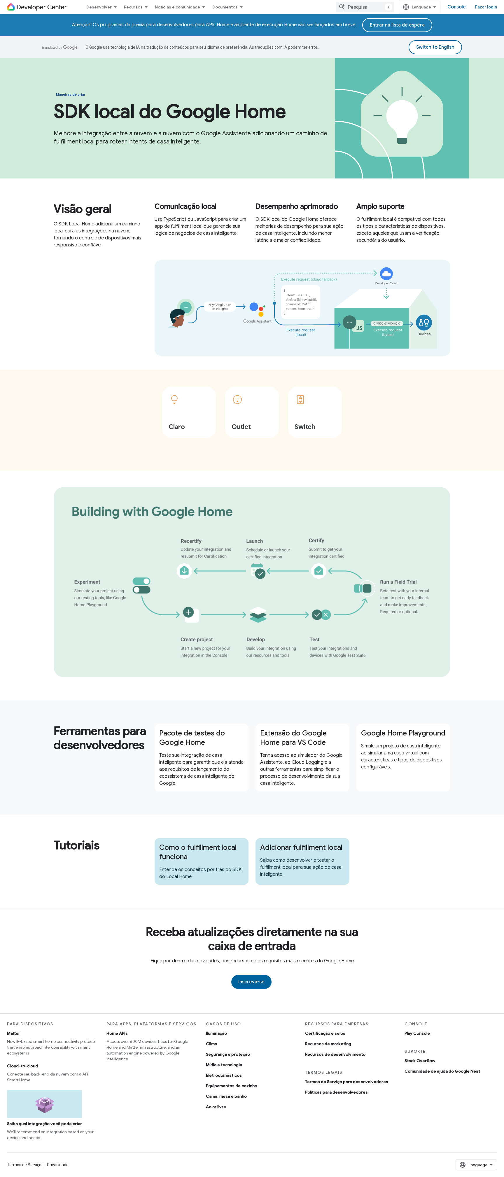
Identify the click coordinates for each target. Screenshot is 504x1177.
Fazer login (486, 7)
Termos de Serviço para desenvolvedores (346, 1081)
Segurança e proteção (228, 1054)
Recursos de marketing (328, 1043)
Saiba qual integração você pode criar (44, 1123)
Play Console (417, 1033)
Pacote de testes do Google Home (192, 738)
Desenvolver (99, 7)
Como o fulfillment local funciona (198, 852)
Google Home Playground (403, 733)
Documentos (225, 7)
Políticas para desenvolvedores (336, 1092)
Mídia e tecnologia (224, 1064)
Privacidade (58, 1164)
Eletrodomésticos (224, 1075)
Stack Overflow (420, 1060)
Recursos (133, 7)
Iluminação (216, 1033)
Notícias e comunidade (177, 7)
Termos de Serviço (24, 1164)
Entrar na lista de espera (397, 25)
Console (456, 7)
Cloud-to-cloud (22, 1066)
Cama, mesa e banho (226, 1096)
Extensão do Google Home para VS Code (293, 738)
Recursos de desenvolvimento (335, 1054)
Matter (13, 1033)
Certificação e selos (325, 1033)
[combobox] (365, 7)
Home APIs (117, 1033)
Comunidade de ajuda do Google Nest (442, 1071)
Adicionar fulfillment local (301, 847)
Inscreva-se (251, 982)
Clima (211, 1043)
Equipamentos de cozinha (231, 1085)
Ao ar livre (216, 1106)
